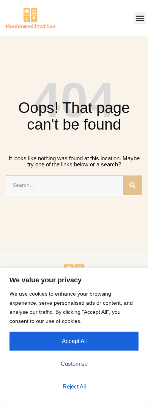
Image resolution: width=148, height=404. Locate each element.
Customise (74, 363)
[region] (74, 336)
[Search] (132, 185)
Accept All (74, 341)
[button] (140, 18)
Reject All (74, 386)
